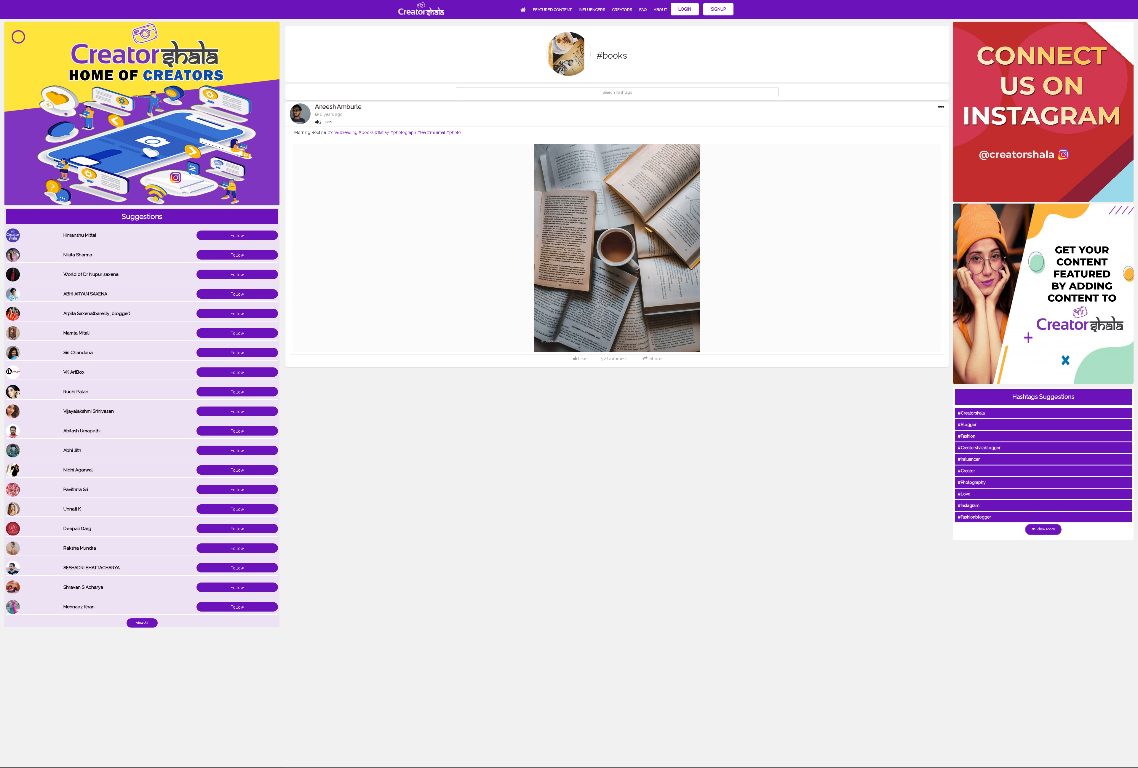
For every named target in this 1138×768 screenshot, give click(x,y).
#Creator (966, 470)
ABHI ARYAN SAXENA (85, 294)
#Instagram (968, 505)
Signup (718, 9)
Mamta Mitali (76, 333)
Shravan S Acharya (83, 587)
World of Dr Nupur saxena (91, 274)
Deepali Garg (77, 528)
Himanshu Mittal (79, 235)
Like (581, 358)
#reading (348, 132)
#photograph (403, 132)
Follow (237, 235)
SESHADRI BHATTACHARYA (91, 567)
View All (142, 623)
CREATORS (622, 9)
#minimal (436, 132)
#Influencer (969, 459)
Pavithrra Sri (75, 489)
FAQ (643, 9)
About (660, 9)
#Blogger (967, 424)
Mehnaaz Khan (79, 606)
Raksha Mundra (79, 548)
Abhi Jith (72, 450)
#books (366, 132)
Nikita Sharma (77, 254)
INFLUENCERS (592, 9)
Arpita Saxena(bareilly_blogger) (96, 313)
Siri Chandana (78, 352)
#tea (421, 132)
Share (654, 358)
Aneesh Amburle (338, 106)
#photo (453, 132)
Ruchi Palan (75, 391)
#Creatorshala (971, 413)
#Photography (972, 482)
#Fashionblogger (974, 517)
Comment (617, 358)
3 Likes (325, 121)
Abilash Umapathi (81, 430)
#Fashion (966, 436)
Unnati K (72, 509)
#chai (333, 132)
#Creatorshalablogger (979, 447)
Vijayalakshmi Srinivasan (88, 411)
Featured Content (552, 9)
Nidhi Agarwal (78, 470)
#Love (964, 494)
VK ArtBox (73, 372)
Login (684, 9)
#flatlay (382, 132)
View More (1045, 529)
